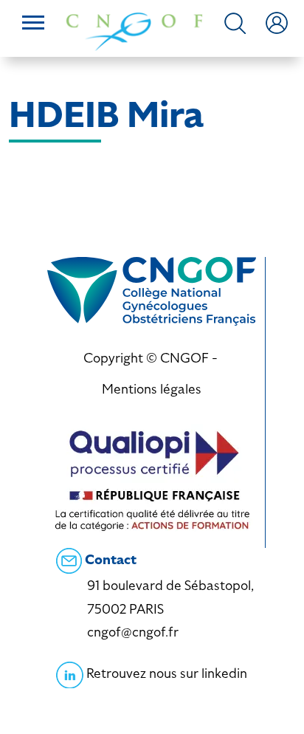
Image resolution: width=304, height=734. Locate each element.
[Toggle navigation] (33, 24)
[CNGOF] (134, 30)
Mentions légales (151, 388)
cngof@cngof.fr (133, 631)
